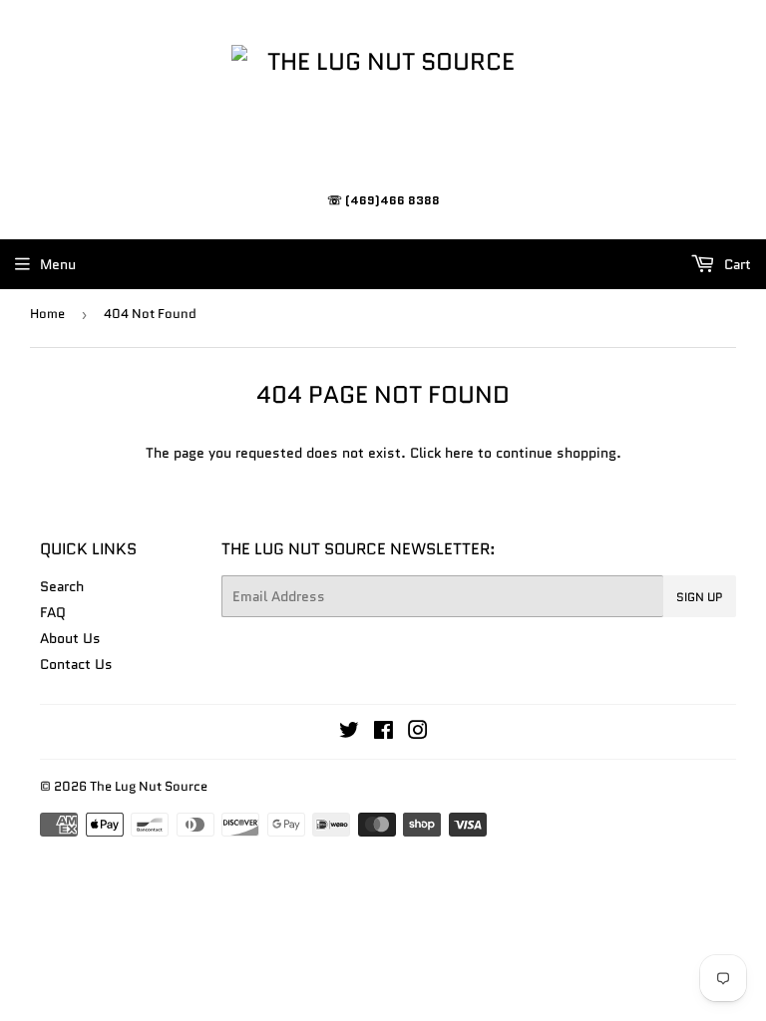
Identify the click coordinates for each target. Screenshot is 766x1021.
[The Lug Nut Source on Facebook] (383, 733)
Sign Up (699, 596)
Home (47, 313)
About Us (70, 638)
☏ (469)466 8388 (383, 199)
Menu (58, 264)
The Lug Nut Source (148, 786)
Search (62, 586)
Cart (735, 264)
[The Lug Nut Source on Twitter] (349, 733)
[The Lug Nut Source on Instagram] (418, 733)
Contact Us (76, 664)
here (459, 453)
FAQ (53, 612)
